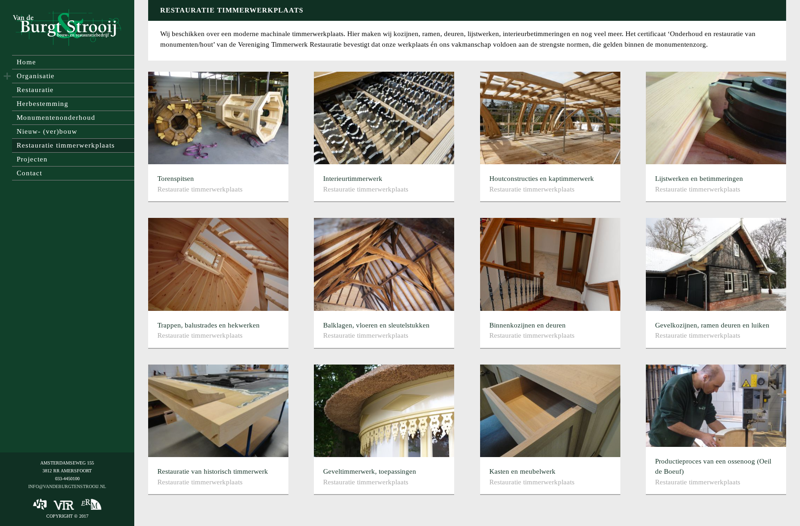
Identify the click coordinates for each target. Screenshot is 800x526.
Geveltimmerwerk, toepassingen (369, 471)
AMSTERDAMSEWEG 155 (67, 462)
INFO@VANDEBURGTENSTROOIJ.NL (67, 486)
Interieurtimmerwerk (352, 178)
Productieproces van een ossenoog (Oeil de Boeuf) (713, 467)
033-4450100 (67, 478)
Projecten (32, 159)
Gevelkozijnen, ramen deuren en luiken (712, 325)
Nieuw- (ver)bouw (47, 131)
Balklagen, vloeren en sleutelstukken (376, 325)
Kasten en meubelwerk (522, 471)
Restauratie (35, 89)
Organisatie (36, 76)
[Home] (67, 27)
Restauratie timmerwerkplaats (66, 145)
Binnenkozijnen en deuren (527, 325)
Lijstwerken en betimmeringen (699, 178)
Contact (29, 173)
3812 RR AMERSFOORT (67, 470)
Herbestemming (43, 103)
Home (26, 62)
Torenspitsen (175, 178)
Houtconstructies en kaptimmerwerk (541, 178)
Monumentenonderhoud (56, 117)
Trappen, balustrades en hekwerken (208, 325)
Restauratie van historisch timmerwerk (212, 471)
